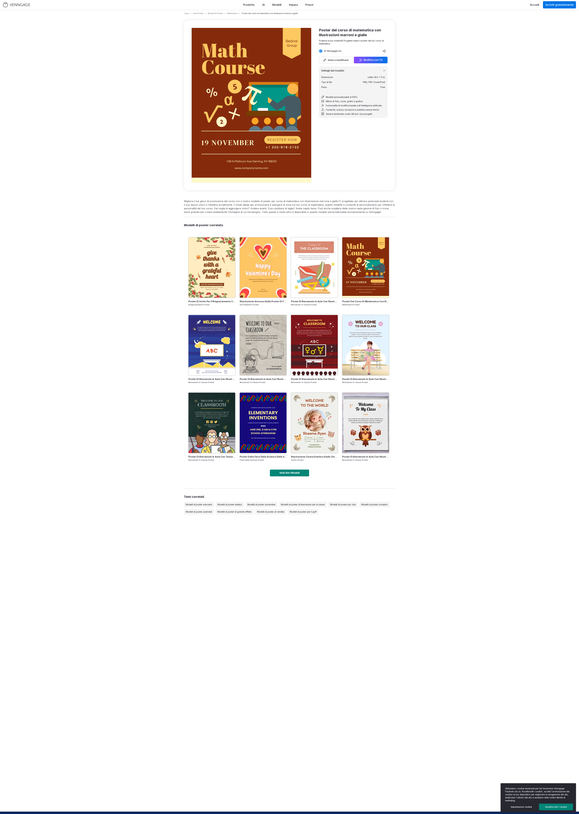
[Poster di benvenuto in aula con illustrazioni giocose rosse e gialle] (314, 345)
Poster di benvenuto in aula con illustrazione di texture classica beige (263, 379)
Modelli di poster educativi (199, 504)
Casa (186, 13)
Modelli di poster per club (343, 504)
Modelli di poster (215, 13)
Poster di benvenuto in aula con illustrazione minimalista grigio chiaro (365, 456)
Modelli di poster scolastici (374, 504)
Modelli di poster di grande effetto (234, 511)
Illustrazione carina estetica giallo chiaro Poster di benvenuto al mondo (314, 456)
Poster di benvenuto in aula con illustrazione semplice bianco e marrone (314, 301)
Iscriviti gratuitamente (559, 4)
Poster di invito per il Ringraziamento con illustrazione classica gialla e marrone (211, 301)
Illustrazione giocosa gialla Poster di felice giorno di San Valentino (263, 301)
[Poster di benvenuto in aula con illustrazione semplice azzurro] (365, 345)
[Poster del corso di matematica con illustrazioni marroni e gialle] (365, 267)
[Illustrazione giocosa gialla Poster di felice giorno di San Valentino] (263, 267)
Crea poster (198, 13)
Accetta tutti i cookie (556, 807)
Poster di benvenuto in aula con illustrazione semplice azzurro (365, 379)
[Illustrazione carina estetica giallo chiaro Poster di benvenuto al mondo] (314, 423)
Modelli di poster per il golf (303, 511)
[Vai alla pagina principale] (16, 4)
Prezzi (309, 4)
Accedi (534, 4)
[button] (336, 60)
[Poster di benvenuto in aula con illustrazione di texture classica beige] (263, 345)
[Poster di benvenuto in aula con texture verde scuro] (211, 423)
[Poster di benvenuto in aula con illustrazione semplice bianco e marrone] (314, 267)
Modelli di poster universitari (261, 504)
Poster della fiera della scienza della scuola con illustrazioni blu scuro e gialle (263, 456)
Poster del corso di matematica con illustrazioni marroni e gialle (365, 301)
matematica (232, 13)
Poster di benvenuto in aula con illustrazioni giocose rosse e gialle (314, 379)
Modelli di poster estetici (230, 504)
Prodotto (249, 4)
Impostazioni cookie (521, 807)
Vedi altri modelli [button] (289, 472)
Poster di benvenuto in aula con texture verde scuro (211, 456)
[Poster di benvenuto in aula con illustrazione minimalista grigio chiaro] (365, 423)
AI (263, 4)
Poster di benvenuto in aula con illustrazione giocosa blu (211, 379)
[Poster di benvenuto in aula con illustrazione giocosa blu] (211, 345)
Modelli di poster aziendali (199, 511)
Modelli (277, 4)
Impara (293, 4)
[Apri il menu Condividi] (384, 51)
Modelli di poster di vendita (270, 511)
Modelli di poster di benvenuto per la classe (303, 504)
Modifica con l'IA (373, 60)
